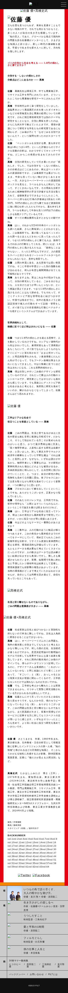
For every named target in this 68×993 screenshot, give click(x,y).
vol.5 (32, 839)
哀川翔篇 (61, 965)
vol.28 (38, 849)
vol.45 (11, 860)
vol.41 (31, 856)
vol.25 (18, 849)
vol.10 (11, 842)
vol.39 (18, 856)
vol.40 (25, 856)
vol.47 (25, 860)
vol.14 (38, 842)
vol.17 (11, 846)
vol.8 (49, 839)
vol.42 (38, 856)
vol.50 (45, 860)
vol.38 (11, 856)
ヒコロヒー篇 (15, 965)
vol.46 (18, 860)
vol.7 (43, 839)
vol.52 (11, 863)
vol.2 (16, 839)
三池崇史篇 (46, 965)
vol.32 (18, 853)
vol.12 (24, 842)
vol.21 (38, 846)
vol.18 (18, 846)
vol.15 (45, 842)
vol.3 (21, 839)
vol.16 (52, 842)
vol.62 (31, 866)
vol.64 (45, 866)
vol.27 (31, 849)
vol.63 (38, 866)
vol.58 (52, 863)
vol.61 (25, 866)
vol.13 (31, 842)
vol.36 (45, 853)
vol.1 (10, 839)
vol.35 (38, 853)
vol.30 (52, 849)
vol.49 (38, 860)
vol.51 (52, 860)
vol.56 (38, 863)
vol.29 (45, 849)
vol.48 (31, 860)
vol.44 (52, 856)
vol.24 (11, 849)
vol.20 (31, 846)
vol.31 (11, 853)
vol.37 (52, 853)
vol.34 (31, 853)
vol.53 (18, 863)
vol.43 (45, 856)
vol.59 (11, 866)
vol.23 (52, 846)
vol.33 (25, 853)
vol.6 (38, 839)
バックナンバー (17, 974)
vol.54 (25, 863)
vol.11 (18, 842)
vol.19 (25, 846)
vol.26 (25, 849)
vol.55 (31, 863)
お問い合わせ (37, 974)
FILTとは (53, 974)
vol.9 (54, 839)
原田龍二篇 (31, 965)
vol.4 (27, 839)
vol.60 (18, 866)
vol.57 (45, 863)
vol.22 (45, 846)
